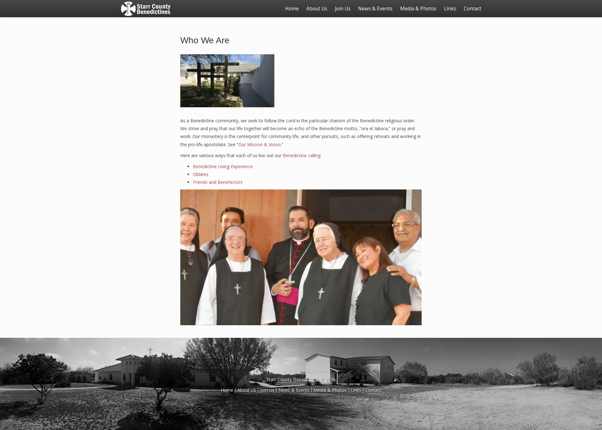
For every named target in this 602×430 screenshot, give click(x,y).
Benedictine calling (301, 155)
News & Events (375, 8)
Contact (472, 8)
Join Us (343, 8)
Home (292, 8)
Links (450, 8)
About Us (316, 8)
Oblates (201, 174)
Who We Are (205, 40)
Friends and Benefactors (218, 182)
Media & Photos (418, 8)
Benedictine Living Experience (223, 166)
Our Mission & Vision (259, 144)
